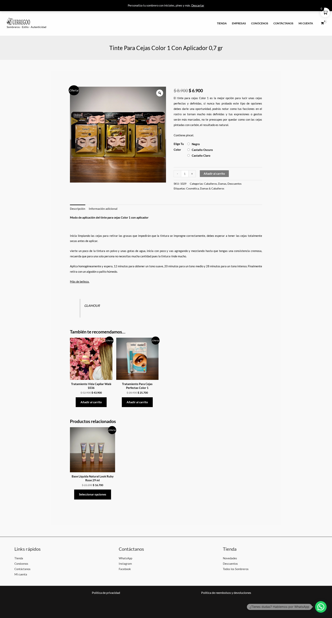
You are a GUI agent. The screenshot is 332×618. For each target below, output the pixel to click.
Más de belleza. (79, 281)
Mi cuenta (306, 23)
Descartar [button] (197, 5)
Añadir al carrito (214, 173)
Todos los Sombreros (236, 569)
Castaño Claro (201, 155)
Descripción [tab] (77, 208)
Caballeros (210, 183)
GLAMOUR (92, 306)
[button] (321, 607)
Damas (222, 183)
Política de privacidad (106, 592)
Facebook (125, 569)
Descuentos (234, 183)
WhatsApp (125, 558)
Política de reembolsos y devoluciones (226, 592)
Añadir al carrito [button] (91, 402)
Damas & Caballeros (212, 188)
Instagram (125, 563)
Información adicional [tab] (103, 208)
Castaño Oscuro (202, 149)
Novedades (230, 558)
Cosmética (192, 188)
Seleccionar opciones (92, 494)
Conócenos (259, 23)
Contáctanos (283, 23)
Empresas (239, 23)
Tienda (222, 23)
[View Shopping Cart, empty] (322, 23)
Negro (196, 144)
